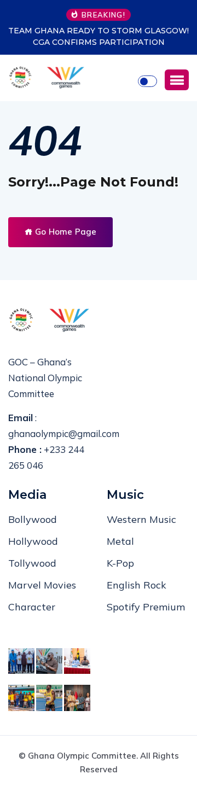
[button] (177, 79)
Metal (120, 541)
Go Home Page (64, 231)
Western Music (141, 519)
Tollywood (32, 563)
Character (31, 607)
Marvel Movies (42, 585)
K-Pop (120, 563)
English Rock (136, 585)
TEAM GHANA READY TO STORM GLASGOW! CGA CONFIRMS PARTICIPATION (98, 36)
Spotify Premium (146, 607)
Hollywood (33, 541)
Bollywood (32, 519)
